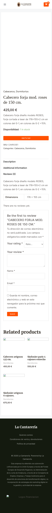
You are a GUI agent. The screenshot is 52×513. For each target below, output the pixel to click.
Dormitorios (22, 91)
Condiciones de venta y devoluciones (26, 439)
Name (11, 271)
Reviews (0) (9, 174)
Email (11, 283)
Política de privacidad (26, 444)
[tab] (26, 162)
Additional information (15, 168)
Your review (15, 251)
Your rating (15, 243)
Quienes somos (26, 435)
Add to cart (26, 138)
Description (9, 161)
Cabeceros (9, 91)
